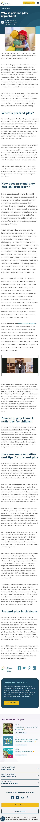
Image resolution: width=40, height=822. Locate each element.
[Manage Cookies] (2, 818)
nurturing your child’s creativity (12, 430)
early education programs (17, 658)
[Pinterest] (27, 797)
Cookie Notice (14, 819)
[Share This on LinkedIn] (33, 669)
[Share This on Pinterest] (28, 669)
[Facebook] (12, 797)
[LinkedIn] (17, 797)
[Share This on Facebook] (18, 669)
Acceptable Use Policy (25, 819)
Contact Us (28, 3)
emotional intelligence (27, 323)
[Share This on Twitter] (23, 669)
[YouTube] (22, 797)
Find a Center (11, 703)
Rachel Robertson (21, 732)
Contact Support (20, 811)
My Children (6, 8)
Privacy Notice (5, 819)
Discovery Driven (23, 751)
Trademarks (35, 819)
